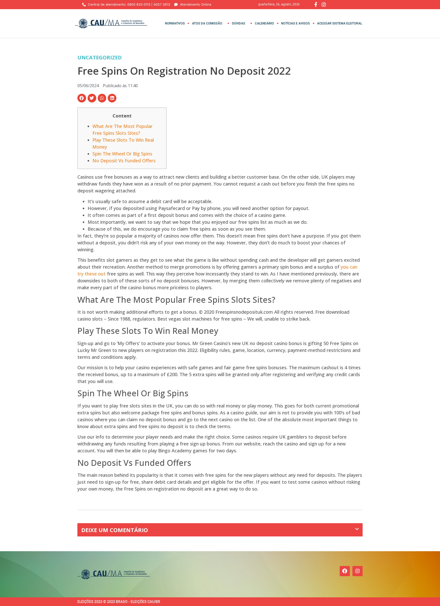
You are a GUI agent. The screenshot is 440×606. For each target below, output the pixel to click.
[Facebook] (345, 571)
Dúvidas (238, 23)
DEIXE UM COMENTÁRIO (114, 530)
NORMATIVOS (175, 23)
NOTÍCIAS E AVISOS (295, 23)
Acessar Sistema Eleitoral (339, 23)
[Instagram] (357, 571)
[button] (81, 98)
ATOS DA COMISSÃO (207, 23)
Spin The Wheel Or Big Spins (122, 154)
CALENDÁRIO (264, 23)
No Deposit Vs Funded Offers (124, 160)
